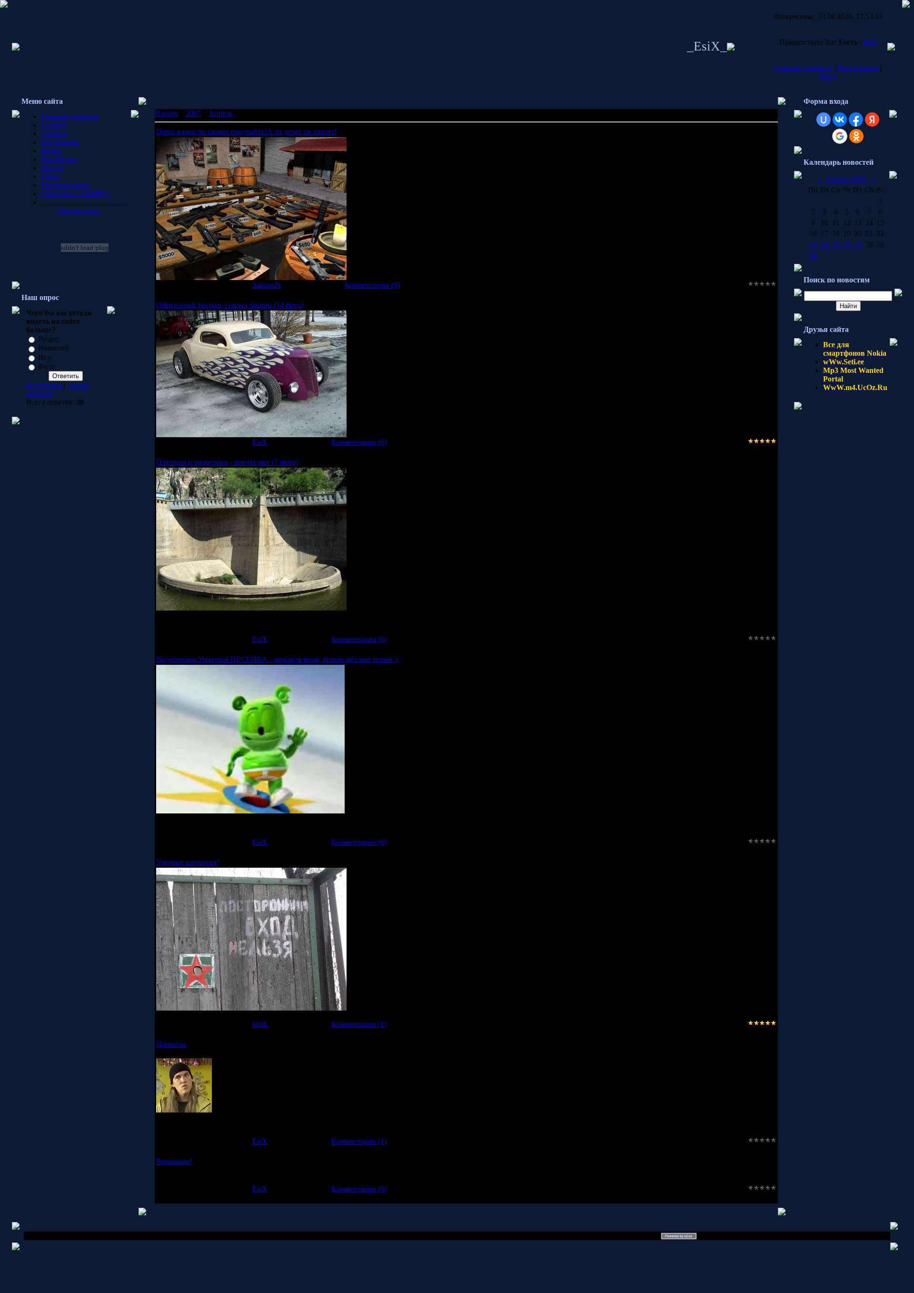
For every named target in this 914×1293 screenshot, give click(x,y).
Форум (52, 168)
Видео (51, 151)
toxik (260, 1024)
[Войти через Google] (839, 136)
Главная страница (803, 68)
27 (858, 245)
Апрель (221, 113)
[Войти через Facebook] (856, 119)
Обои (50, 176)
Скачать (54, 134)
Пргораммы (60, 142)
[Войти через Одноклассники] (856, 136)
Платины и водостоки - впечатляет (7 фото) (227, 462)
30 (813, 255)
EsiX (260, 442)
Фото (46, 366)
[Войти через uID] (823, 119)
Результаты (44, 385)
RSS (870, 42)
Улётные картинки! (187, 862)
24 (824, 245)
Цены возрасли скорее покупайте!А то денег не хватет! (246, 132)
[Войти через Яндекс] (872, 119)
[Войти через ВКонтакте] (840, 119)
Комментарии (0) (372, 285)
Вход (828, 76)
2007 (193, 113)
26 (847, 245)
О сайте (53, 125)
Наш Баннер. (79, 211)
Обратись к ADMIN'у (76, 194)
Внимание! (174, 1161)
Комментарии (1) (359, 1024)
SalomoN (266, 285)
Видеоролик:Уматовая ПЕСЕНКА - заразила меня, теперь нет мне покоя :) (277, 659)
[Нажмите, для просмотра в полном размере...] (251, 277)
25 (836, 245)
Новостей (54, 348)
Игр (44, 357)
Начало (166, 113)
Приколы (171, 1044)
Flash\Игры (59, 159)
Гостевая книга (65, 185)
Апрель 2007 (846, 179)
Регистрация (857, 68)
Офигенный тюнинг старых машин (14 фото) (230, 305)
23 (813, 245)
